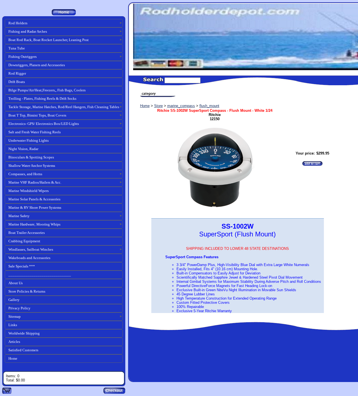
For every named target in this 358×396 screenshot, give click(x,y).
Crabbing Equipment (24, 241)
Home (12, 358)
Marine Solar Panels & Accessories (34, 199)
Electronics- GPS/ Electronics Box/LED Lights (43, 124)
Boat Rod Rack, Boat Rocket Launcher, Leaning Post (48, 40)
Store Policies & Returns (26, 291)
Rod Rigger (17, 73)
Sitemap (14, 316)
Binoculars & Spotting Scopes (31, 157)
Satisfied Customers (23, 350)
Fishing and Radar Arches (27, 31)
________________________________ (39, 274)
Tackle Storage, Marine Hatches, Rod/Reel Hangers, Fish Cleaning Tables (63, 107)
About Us (15, 283)
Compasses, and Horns (25, 174)
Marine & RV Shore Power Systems (34, 207)
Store (158, 106)
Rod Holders (17, 23)
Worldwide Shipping (24, 333)
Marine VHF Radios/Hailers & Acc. (34, 182)
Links (12, 325)
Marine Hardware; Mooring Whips (34, 224)
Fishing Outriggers (22, 56)
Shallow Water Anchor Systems (31, 165)
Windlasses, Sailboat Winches (30, 249)
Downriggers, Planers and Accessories (36, 65)
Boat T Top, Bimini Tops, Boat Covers (37, 115)
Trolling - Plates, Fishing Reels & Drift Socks (42, 98)
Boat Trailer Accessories (26, 233)
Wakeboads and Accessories (29, 258)
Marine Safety (19, 216)
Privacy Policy (19, 308)
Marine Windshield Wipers (28, 191)
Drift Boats (16, 82)
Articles (14, 342)
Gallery (14, 300)
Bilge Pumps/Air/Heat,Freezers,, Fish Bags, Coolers (47, 90)
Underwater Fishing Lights (28, 140)
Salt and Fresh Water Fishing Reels (34, 132)
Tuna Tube (16, 48)
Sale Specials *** (21, 266)
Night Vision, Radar (23, 149)
